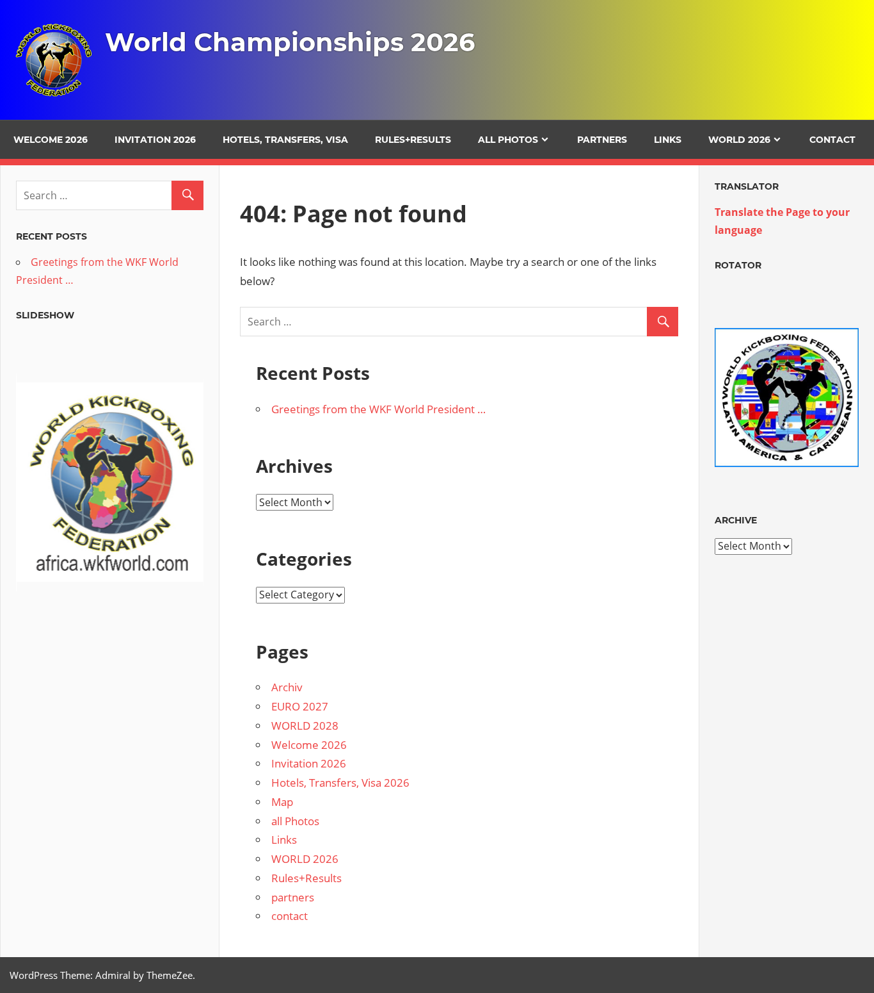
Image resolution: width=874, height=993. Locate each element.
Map (282, 801)
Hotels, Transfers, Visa (285, 139)
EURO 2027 (299, 706)
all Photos (508, 139)
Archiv (287, 687)
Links (667, 139)
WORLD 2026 (739, 139)
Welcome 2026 (50, 139)
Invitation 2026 (155, 139)
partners (602, 139)
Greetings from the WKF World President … (378, 409)
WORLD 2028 (304, 725)
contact (832, 139)
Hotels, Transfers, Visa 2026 (340, 782)
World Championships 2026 (290, 42)
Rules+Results (413, 139)
